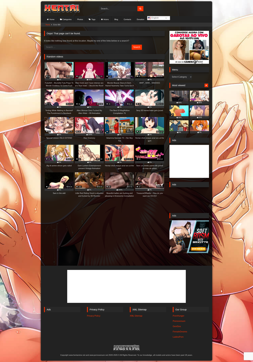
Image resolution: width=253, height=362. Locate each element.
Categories (67, 19)
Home (51, 19)
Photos (80, 19)
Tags (93, 19)
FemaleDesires (180, 332)
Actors (106, 19)
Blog (116, 19)
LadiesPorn (178, 337)
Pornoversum (179, 321)
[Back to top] (245, 354)
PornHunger (178, 316)
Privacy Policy (93, 316)
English (155, 18)
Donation (140, 19)
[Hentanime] (62, 8)
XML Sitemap (136, 316)
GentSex (177, 326)
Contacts (127, 19)
